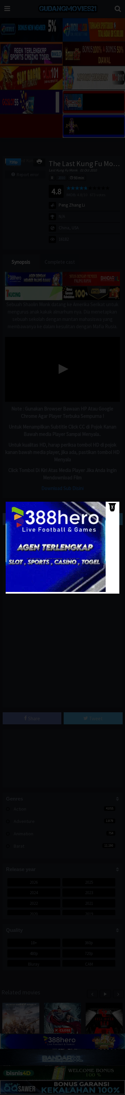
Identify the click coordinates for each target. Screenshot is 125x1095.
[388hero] (56, 590)
